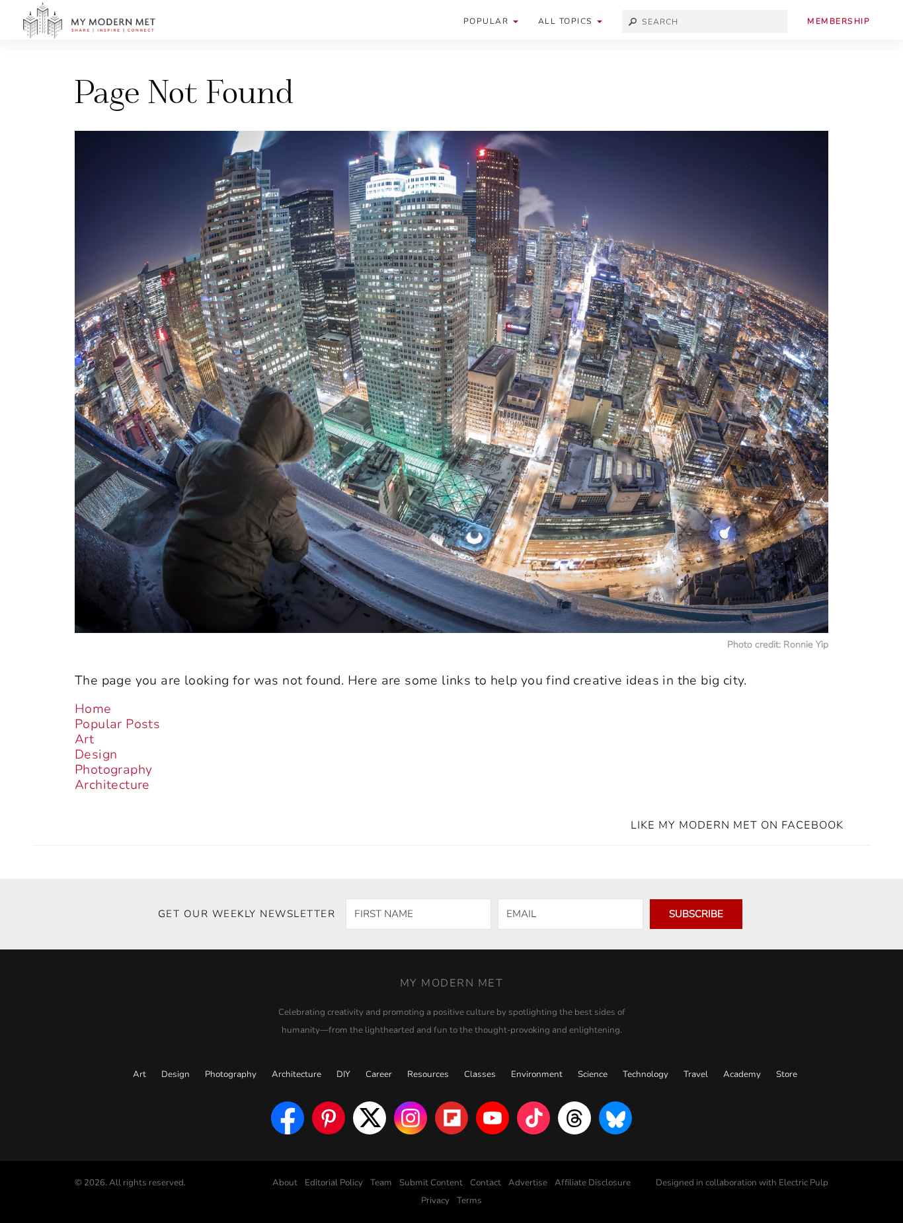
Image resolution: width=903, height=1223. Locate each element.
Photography (113, 769)
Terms (469, 1200)
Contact (485, 1183)
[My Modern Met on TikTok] (533, 1117)
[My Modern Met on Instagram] (410, 1117)
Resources (428, 1074)
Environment (537, 1074)
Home (93, 709)
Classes (480, 1074)
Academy (742, 1074)
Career (379, 1074)
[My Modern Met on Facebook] (287, 1117)
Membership (838, 21)
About (284, 1183)
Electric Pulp (803, 1183)
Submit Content (431, 1183)
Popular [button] (487, 21)
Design (96, 754)
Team (381, 1183)
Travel (696, 1074)
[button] (570, 21)
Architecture (112, 785)
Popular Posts (117, 724)
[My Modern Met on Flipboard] (451, 1117)
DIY (343, 1074)
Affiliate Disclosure (593, 1183)
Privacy (435, 1200)
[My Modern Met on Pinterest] (328, 1117)
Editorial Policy (334, 1183)
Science (593, 1074)
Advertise (527, 1183)
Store (786, 1074)
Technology (645, 1074)
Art (84, 739)
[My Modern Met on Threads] (574, 1117)
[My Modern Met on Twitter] (369, 1117)
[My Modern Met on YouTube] (492, 1117)
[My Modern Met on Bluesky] (615, 1117)
